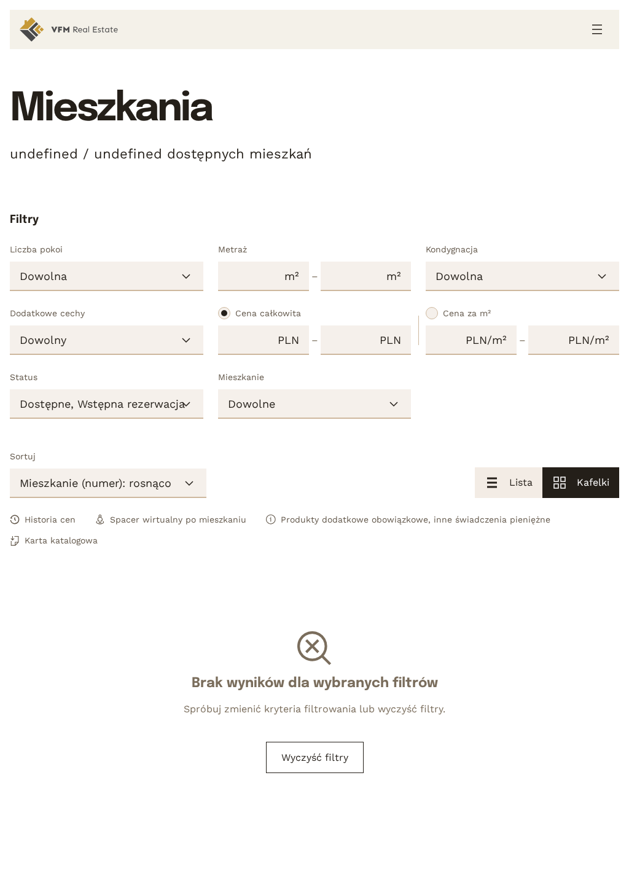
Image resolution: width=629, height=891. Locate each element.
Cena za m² (467, 313)
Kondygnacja (452, 249)
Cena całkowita (268, 313)
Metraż (232, 249)
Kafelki (593, 482)
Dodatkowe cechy (47, 313)
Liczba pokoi (36, 249)
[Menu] (597, 29)
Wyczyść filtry (314, 757)
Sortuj (23, 456)
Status (23, 377)
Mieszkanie (241, 377)
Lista (521, 482)
